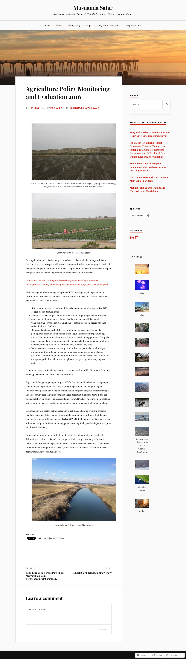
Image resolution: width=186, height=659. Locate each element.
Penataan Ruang (90, 108)
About (59, 25)
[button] (142, 269)
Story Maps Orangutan (108, 25)
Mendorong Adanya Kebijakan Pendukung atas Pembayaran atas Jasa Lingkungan (148, 167)
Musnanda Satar (93, 7)
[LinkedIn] (137, 238)
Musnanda (56, 108)
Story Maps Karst (133, 25)
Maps (88, 25)
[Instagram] (132, 238)
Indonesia (74, 108)
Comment (102, 629)
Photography (74, 25)
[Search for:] (150, 104)
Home (47, 25)
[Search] (166, 104)
